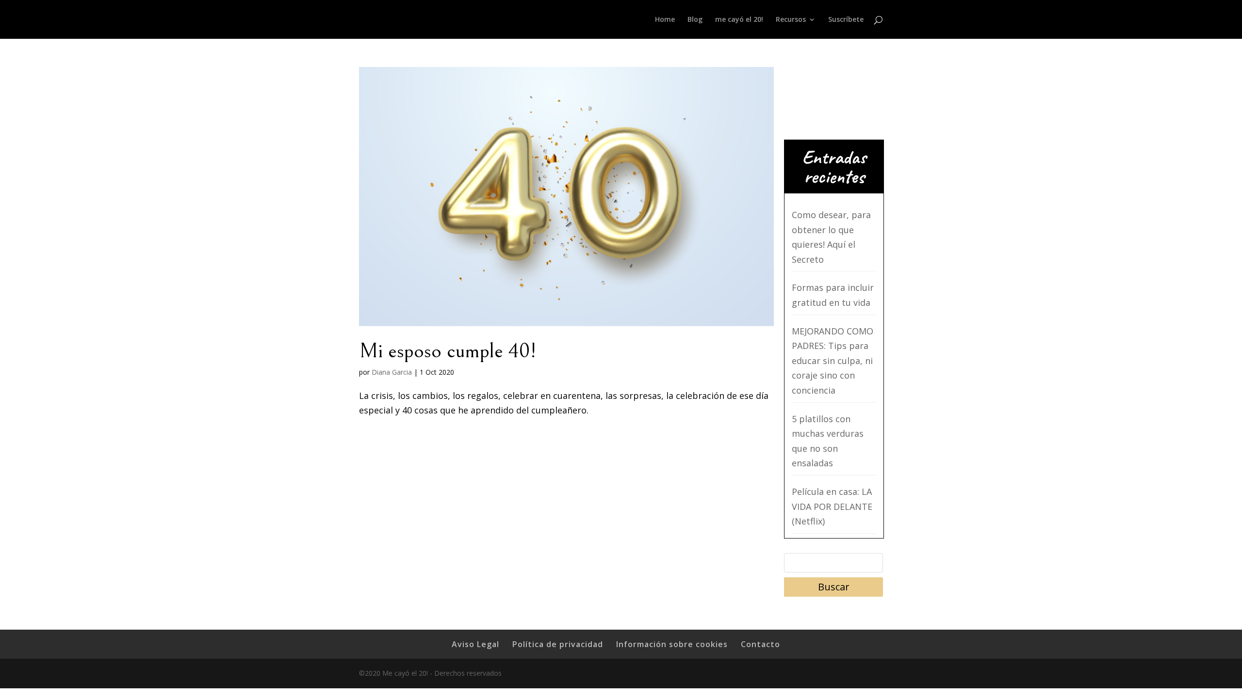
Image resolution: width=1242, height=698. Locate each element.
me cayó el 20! (739, 20)
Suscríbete (846, 20)
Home (665, 20)
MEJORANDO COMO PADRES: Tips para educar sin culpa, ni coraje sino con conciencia (832, 360)
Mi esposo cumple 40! (448, 351)
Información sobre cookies (672, 644)
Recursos (791, 20)
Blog (695, 20)
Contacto (760, 644)
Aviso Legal (475, 644)
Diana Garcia (392, 372)
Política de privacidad (557, 644)
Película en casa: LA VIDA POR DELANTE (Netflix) (832, 506)
